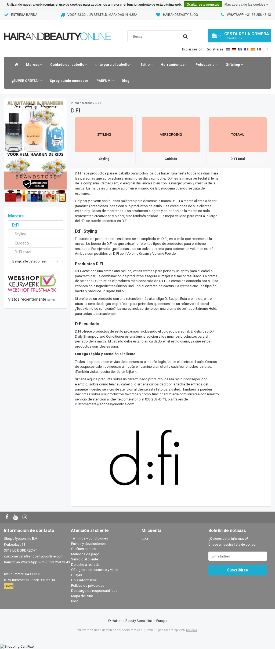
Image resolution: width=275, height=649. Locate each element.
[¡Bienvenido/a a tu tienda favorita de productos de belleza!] (57, 30)
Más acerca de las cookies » (246, 4)
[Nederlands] (228, 49)
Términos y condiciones (89, 538)
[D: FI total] (238, 134)
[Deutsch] (234, 49)
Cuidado (22, 243)
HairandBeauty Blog (180, 15)
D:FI (15, 225)
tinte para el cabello (112, 65)
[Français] (246, 49)
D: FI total (23, 252)
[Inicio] (15, 65)
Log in (146, 538)
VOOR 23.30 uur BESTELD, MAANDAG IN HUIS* (102, 15)
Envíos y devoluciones (88, 544)
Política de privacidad (87, 586)
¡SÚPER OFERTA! (25, 81)
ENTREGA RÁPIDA (24, 15)
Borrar (51, 299)
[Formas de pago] (9, 586)
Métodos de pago (85, 554)
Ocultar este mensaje (203, 4)
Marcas (33, 65)
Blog (125, 81)
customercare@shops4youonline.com (104, 404)
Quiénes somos (83, 549)
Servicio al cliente (84, 559)
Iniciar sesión (192, 49)
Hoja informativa (84, 580)
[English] (240, 49)
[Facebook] (7, 517)
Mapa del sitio (82, 596)
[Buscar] (185, 36)
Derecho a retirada (85, 565)
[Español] (253, 49)
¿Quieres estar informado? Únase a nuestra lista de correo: (232, 541)
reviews (191, 630)
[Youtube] (16, 517)
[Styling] (104, 134)
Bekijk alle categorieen (29, 261)
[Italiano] (259, 49)
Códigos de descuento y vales (94, 570)
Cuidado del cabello (67, 65)
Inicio (75, 103)
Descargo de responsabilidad (94, 591)
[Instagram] (25, 517)
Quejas (76, 575)
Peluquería (205, 65)
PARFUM (103, 81)
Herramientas (173, 65)
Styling (20, 234)
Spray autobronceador (69, 81)
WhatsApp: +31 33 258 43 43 (249, 15)
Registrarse (214, 49)
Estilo (145, 65)
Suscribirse (237, 570)
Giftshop (233, 65)
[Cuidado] (171, 134)
